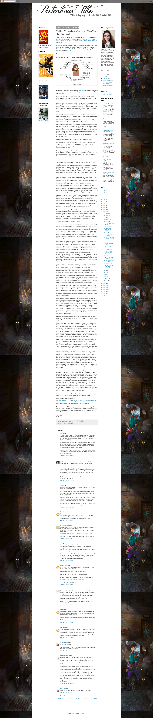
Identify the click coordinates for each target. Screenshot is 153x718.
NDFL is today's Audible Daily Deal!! (108, 229)
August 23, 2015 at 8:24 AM (66, 637)
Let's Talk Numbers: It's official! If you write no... (108, 243)
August (106, 221)
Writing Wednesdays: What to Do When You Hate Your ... (109, 239)
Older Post (94, 698)
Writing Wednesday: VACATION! (109, 261)
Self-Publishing (106, 82)
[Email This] (76, 421)
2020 (104, 201)
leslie (61, 460)
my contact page (76, 92)
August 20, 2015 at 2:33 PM (66, 622)
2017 (104, 207)
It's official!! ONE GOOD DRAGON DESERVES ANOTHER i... (108, 265)
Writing (61, 423)
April (105, 276)
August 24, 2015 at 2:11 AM (66, 650)
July (105, 270)
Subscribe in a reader (107, 94)
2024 (104, 195)
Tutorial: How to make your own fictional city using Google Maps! (108, 130)
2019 (104, 203)
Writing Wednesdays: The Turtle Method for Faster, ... (109, 234)
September (107, 219)
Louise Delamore (64, 525)
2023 (104, 197)
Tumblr (70, 400)
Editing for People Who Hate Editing (108, 173)
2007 (104, 296)
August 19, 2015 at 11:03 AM (67, 507)
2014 (104, 283)
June (105, 272)
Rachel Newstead (64, 655)
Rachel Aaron (63, 565)
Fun (103, 76)
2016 (104, 209)
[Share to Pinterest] (83, 421)
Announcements (106, 73)
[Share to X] (80, 421)
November (106, 215)
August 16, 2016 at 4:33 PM (66, 692)
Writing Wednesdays (68, 423)
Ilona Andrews (79, 83)
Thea (61, 589)
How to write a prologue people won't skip (108, 144)
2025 (104, 193)
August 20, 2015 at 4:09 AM (66, 560)
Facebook (64, 400)
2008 (104, 293)
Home (77, 698)
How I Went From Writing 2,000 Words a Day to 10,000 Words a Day (108, 105)
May (105, 274)
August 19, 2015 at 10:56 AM (67, 480)
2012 (104, 287)
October (106, 217)
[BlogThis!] (78, 421)
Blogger (83, 713)
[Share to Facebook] (82, 421)
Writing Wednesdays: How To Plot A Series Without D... (109, 253)
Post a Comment (62, 695)
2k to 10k (81, 90)
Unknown (62, 609)
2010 (104, 291)
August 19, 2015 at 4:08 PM (66, 520)
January (106, 280)
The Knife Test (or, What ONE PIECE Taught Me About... (109, 257)
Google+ (75, 400)
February (106, 278)
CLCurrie (62, 688)
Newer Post (59, 698)
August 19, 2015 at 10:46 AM (67, 455)
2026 (104, 191)
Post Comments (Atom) (68, 701)
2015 (104, 211)
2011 (104, 289)
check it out (68, 50)
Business (105, 74)
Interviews (105, 78)
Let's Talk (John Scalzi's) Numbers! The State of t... (109, 248)
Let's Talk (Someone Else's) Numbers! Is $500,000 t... (109, 225)
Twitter (59, 400)
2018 (104, 205)
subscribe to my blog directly (86, 400)
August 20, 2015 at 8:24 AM (66, 584)
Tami (61, 485)
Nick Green (63, 512)
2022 (104, 199)
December (106, 213)
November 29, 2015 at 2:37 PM (67, 683)
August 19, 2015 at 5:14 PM (66, 538)
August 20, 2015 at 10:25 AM (67, 605)
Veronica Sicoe (64, 642)
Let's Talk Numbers (107, 80)
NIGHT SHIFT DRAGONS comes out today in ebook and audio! (108, 158)
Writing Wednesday (76, 393)
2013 (104, 285)
